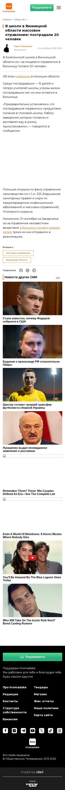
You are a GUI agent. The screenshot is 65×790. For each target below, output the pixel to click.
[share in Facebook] (21, 270)
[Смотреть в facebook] (5, 730)
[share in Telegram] (34, 270)
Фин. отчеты (44, 701)
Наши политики (46, 708)
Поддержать (42, 7)
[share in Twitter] (27, 270)
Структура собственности (15, 710)
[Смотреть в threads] (59, 730)
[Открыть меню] (58, 7)
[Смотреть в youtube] (32, 730)
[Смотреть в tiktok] (50, 730)
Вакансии (10, 719)
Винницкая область (17, 260)
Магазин (40, 694)
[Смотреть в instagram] (14, 730)
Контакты (10, 701)
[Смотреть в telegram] (23, 730)
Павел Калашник (23, 46)
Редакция (10, 694)
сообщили (22, 76)
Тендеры (41, 687)
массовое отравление (18, 253)
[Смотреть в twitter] (41, 730)
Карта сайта (43, 715)
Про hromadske (15, 687)
